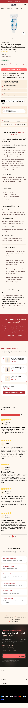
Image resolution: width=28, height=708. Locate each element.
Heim (2, 8)
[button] (25, 4)
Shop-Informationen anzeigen (13, 78)
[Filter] (21, 415)
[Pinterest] (2, 693)
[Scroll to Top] (25, 700)
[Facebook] (5, 693)
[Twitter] (11, 693)
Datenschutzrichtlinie (6, 661)
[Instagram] (8, 693)
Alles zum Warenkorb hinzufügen (14, 392)
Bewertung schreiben (10, 415)
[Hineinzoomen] (23, 33)
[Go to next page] (18, 536)
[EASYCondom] (14, 5)
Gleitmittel (9, 8)
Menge (3, 64)
